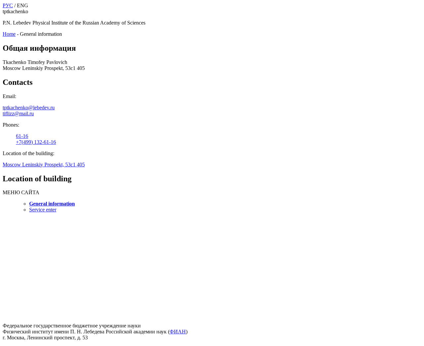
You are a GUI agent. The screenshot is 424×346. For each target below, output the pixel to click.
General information (52, 203)
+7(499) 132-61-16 (36, 142)
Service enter (42, 209)
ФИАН (178, 331)
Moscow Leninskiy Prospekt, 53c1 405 (44, 164)
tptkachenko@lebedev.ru (29, 107)
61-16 (22, 136)
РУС (8, 5)
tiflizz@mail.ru (18, 113)
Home (9, 34)
